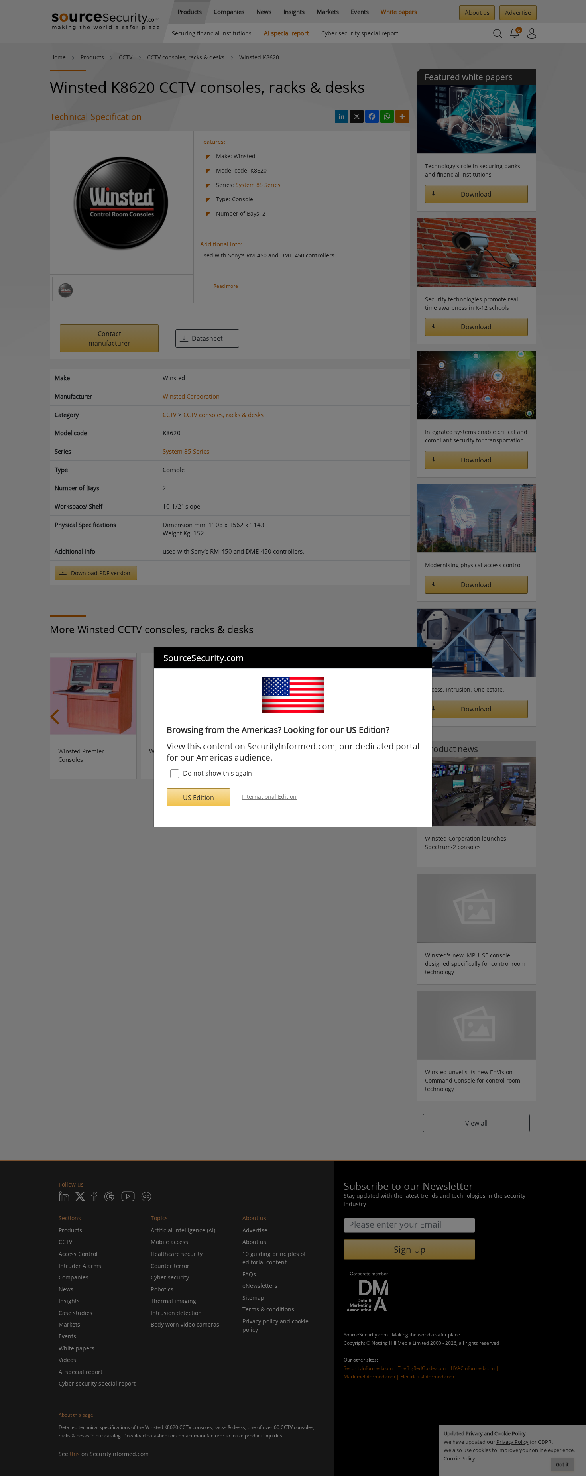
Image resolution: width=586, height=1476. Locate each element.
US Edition (198, 797)
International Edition (269, 796)
